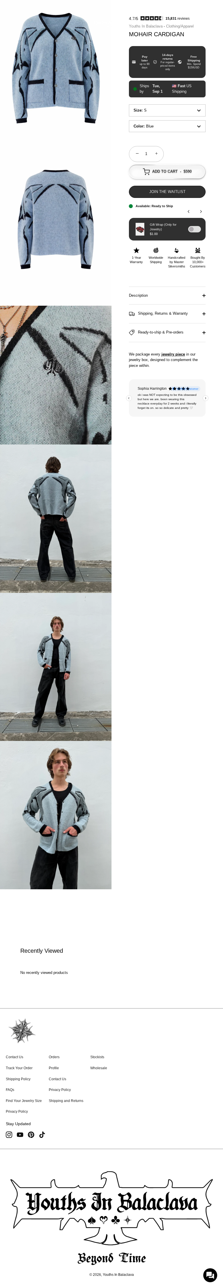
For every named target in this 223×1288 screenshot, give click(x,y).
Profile (54, 1068)
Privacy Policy (17, 1112)
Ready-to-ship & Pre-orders (160, 332)
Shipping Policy (18, 1079)
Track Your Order (19, 1068)
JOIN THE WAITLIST (167, 192)
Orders (54, 1057)
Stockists (97, 1057)
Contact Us (14, 1057)
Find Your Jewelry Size (24, 1101)
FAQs (10, 1090)
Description (138, 295)
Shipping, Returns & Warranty (162, 313)
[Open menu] (15, 26)
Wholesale (98, 1068)
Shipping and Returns (66, 1101)
